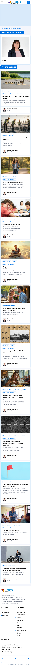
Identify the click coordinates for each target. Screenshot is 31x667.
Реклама (5, 615)
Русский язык (17, 91)
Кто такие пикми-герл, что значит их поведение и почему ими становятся (13, 573)
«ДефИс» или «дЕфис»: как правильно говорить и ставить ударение (12, 443)
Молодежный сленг (9, 305)
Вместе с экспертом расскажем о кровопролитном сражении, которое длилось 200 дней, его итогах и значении (14, 356)
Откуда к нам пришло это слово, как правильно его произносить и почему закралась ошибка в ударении (13, 449)
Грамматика (6, 219)
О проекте (5, 612)
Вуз (18, 623)
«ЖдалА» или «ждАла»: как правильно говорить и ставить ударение (12, 397)
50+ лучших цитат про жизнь (12, 182)
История (5, 345)
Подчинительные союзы (10, 530)
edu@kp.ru (10, 652)
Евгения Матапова (17, 28)
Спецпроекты (21, 630)
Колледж (20, 620)
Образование (4, 28)
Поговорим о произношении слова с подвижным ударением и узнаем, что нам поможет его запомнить (14, 402)
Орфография (7, 91)
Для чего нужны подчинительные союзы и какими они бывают (14, 533)
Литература (6, 176)
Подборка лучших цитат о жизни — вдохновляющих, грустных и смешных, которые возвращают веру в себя (13, 186)
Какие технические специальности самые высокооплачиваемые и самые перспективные (15, 143)
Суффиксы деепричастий (11, 224)
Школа (5, 94)
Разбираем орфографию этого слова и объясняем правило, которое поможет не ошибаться (14, 102)
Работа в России (8, 135)
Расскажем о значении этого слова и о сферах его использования (13, 313)
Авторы (10, 28)
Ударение (16, 389)
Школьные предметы (15, 94)
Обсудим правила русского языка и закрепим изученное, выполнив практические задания (12, 228)
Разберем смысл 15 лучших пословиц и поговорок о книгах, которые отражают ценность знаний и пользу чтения (13, 272)
